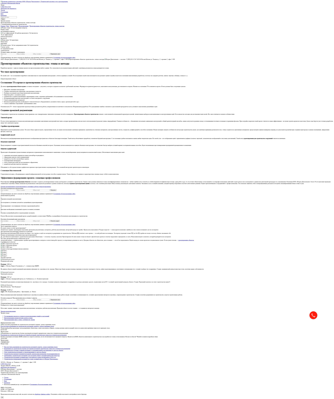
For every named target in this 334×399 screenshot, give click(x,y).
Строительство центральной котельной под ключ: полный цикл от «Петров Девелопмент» (31, 359)
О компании (7, 379)
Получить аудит (55, 221)
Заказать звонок (5, 21)
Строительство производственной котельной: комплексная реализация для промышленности (32, 354)
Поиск (3, 19)
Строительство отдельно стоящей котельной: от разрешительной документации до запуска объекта (33, 350)
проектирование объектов (186, 240)
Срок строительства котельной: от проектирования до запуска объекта (25, 352)
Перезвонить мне (55, 54)
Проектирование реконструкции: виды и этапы (18, 318)
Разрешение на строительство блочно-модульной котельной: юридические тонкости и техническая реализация (34, 335)
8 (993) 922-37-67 (6, 7)
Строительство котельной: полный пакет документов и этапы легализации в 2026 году (30, 357)
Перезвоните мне (55, 299)
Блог (5, 381)
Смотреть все (5, 342)
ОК (2, 397)
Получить (53, 190)
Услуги (6, 377)
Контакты (7, 383)
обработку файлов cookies (42, 394)
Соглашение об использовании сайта (64, 57)
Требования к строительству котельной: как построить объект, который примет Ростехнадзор (32, 355)
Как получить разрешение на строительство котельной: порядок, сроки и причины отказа (27, 326)
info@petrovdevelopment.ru (8, 8)
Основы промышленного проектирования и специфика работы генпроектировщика (26, 186)
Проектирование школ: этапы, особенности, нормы (19, 319)
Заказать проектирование (8, 311)
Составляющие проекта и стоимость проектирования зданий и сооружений (26, 316)
